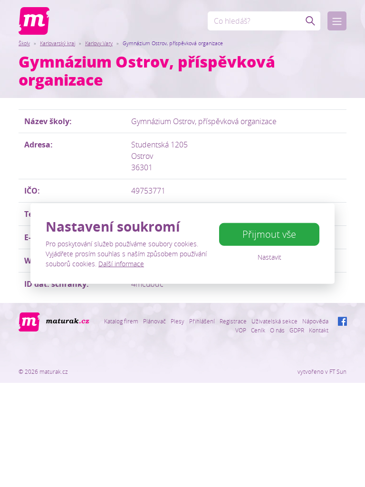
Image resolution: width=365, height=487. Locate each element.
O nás (277, 330)
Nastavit (269, 257)
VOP (240, 330)
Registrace (233, 321)
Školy (24, 43)
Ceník (258, 330)
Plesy (177, 321)
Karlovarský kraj (57, 43)
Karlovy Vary (99, 43)
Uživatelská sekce (274, 321)
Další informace (121, 263)
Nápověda (315, 321)
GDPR (296, 330)
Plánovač (154, 321)
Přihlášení (202, 321)
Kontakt (318, 330)
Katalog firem (121, 321)
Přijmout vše (269, 234)
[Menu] (336, 20)
